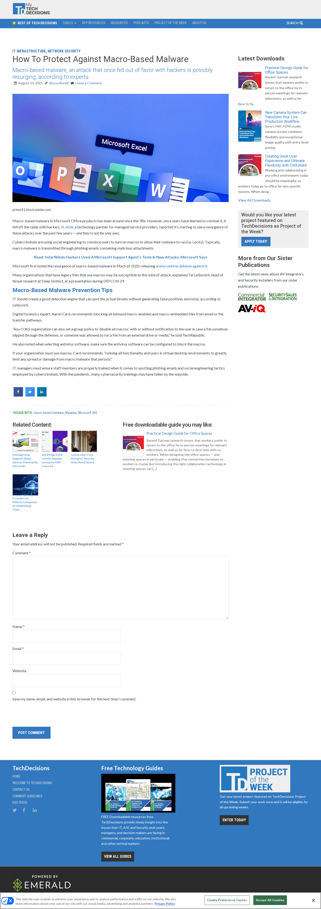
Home (16, 776)
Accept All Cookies (270, 900)
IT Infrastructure (29, 51)
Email (18, 648)
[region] (160, 900)
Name (18, 626)
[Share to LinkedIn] (42, 395)
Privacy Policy (165, 904)
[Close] (313, 900)
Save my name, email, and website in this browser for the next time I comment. (74, 699)
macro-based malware (49, 413)
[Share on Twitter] (30, 395)
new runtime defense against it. (183, 266)
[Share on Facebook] (18, 395)
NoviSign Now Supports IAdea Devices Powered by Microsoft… (25, 460)
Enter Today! (234, 820)
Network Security (64, 51)
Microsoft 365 (87, 413)
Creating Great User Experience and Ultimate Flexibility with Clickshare (286, 160)
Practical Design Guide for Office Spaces (179, 433)
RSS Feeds (19, 802)
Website (19, 670)
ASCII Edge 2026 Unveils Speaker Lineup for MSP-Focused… (52, 460)
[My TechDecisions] (31, 13)
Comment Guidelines (27, 796)
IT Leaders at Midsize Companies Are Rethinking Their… (24, 503)
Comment (21, 553)
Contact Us (21, 789)
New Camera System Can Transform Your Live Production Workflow (286, 117)
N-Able (67, 227)
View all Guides (117, 856)
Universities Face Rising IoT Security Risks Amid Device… (83, 458)
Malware (71, 413)
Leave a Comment (88, 83)
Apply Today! (256, 241)
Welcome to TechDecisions (32, 783)
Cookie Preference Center (227, 900)
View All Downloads (254, 200)
